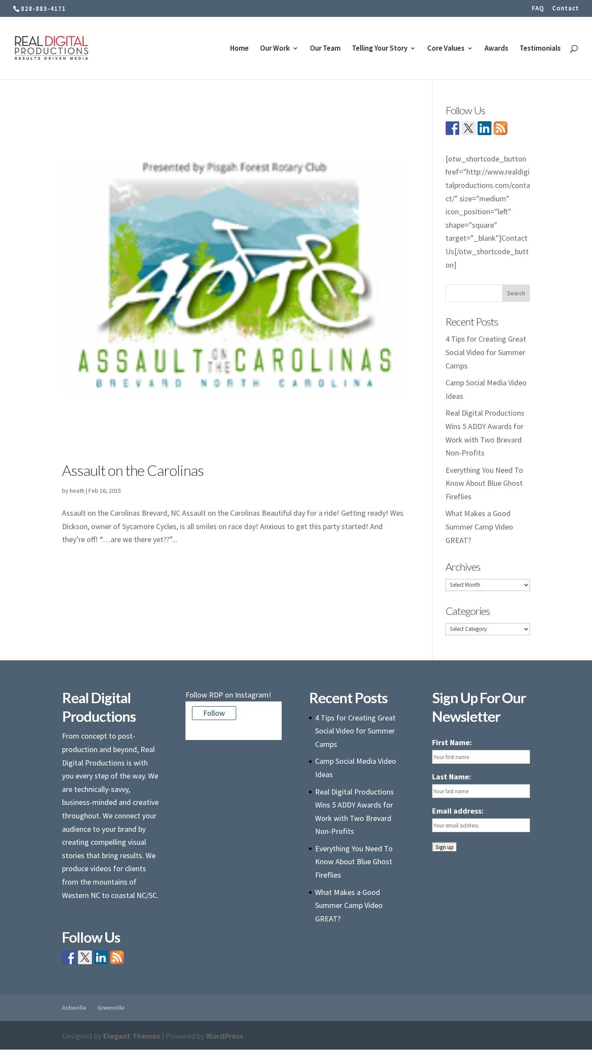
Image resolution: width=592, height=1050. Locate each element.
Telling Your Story (379, 49)
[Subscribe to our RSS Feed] (500, 128)
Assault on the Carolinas (133, 470)
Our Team (325, 49)
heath (77, 490)
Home (239, 49)
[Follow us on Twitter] (468, 128)
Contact (565, 8)
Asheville (74, 1007)
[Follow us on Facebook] (452, 128)
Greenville (111, 1007)
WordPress (224, 1036)
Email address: (458, 811)
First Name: (452, 742)
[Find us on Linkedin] (484, 128)
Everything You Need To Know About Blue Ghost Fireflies (484, 483)
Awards (496, 49)
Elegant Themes (131, 1036)
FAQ (538, 8)
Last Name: (451, 777)
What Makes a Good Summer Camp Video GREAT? (479, 526)
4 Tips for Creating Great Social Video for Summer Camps (486, 352)
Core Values (446, 49)
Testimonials (540, 49)
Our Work (275, 49)
